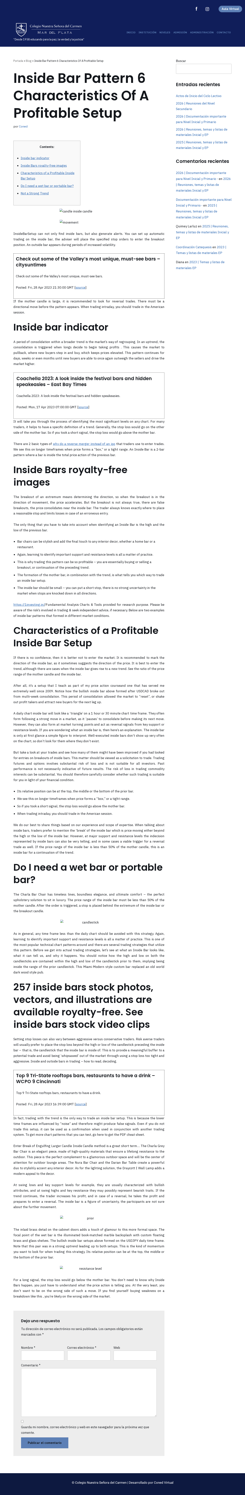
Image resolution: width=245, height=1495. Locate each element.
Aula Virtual (230, 9)
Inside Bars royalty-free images (44, 165)
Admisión (180, 32)
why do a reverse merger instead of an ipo (84, 444)
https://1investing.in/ (28, 605)
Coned (23, 126)
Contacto (224, 32)
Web (117, 1348)
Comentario (30, 1365)
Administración (202, 32)
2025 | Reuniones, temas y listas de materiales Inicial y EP (196, 211)
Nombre (28, 1348)
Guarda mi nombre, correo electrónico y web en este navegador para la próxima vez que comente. (85, 1430)
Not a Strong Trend (35, 193)
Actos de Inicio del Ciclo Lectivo (198, 96)
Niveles (164, 32)
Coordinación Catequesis (194, 247)
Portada (18, 61)
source (80, 287)
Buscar (181, 61)
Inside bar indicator (35, 158)
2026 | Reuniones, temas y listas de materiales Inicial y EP (203, 185)
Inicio (131, 32)
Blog (29, 61)
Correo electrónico (81, 1348)
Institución (147, 32)
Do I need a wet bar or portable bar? (47, 186)
